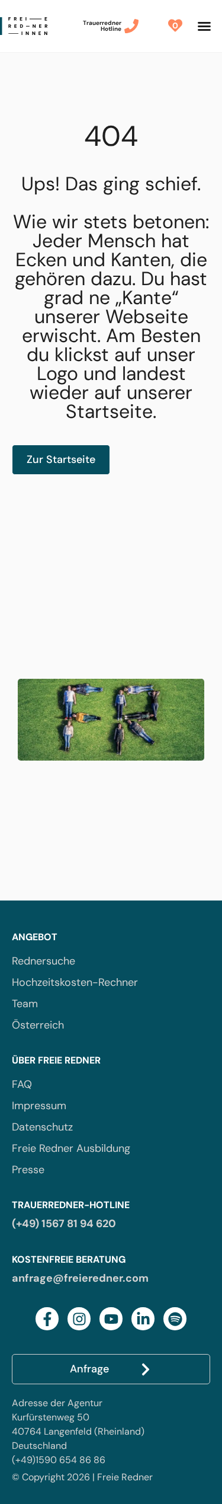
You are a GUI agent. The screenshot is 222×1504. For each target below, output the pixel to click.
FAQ (22, 1084)
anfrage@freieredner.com (80, 1278)
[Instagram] (79, 1318)
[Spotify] (174, 1318)
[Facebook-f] (47, 1318)
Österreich (38, 1025)
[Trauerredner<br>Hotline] (131, 26)
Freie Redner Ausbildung (71, 1148)
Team (25, 1004)
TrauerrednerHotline (102, 26)
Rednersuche (43, 961)
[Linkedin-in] (143, 1318)
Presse (28, 1170)
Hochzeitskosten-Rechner (75, 982)
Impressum (39, 1106)
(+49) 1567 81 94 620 (64, 1223)
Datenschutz (42, 1127)
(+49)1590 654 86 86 (58, 1460)
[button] (204, 26)
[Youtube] (111, 1318)
